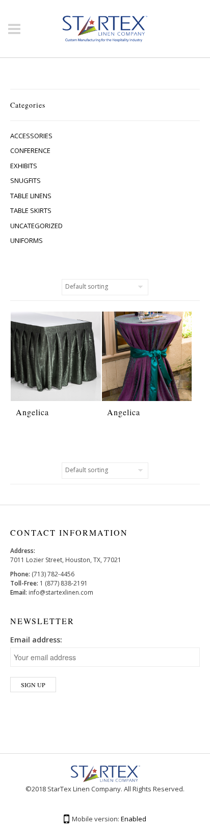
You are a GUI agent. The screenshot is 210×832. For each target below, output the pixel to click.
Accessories (31, 135)
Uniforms (26, 240)
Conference (30, 150)
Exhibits (23, 165)
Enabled (133, 818)
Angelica (32, 412)
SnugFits (25, 180)
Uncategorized (36, 225)
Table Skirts (30, 210)
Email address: (36, 639)
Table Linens (30, 195)
